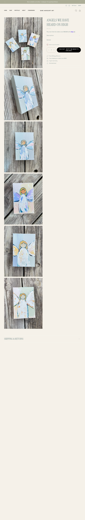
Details (49, 40)
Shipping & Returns (13, 338)
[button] (10, 11)
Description (50, 35)
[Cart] (80, 10)
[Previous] (5, 2)
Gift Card (74, 5)
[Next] (80, 2)
